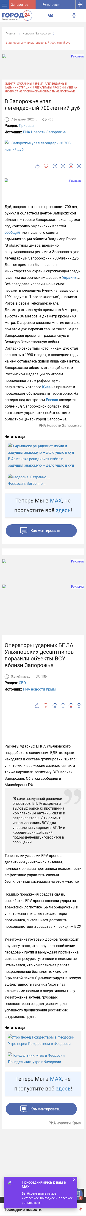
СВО (22, 683)
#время (38, 83)
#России (59, 87)
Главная (11, 33)
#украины (24, 83)
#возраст (11, 91)
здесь (63, 510)
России (52, 400)
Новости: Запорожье (36, 33)
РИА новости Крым (39, 689)
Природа (26, 125)
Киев (46, 387)
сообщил (12, 232)
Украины (69, 277)
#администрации (18, 87)
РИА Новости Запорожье (44, 132)
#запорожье (65, 91)
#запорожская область (37, 91)
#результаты (42, 87)
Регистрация (51, 4)
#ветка (72, 87)
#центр (10, 83)
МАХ (56, 500)
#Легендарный (56, 83)
